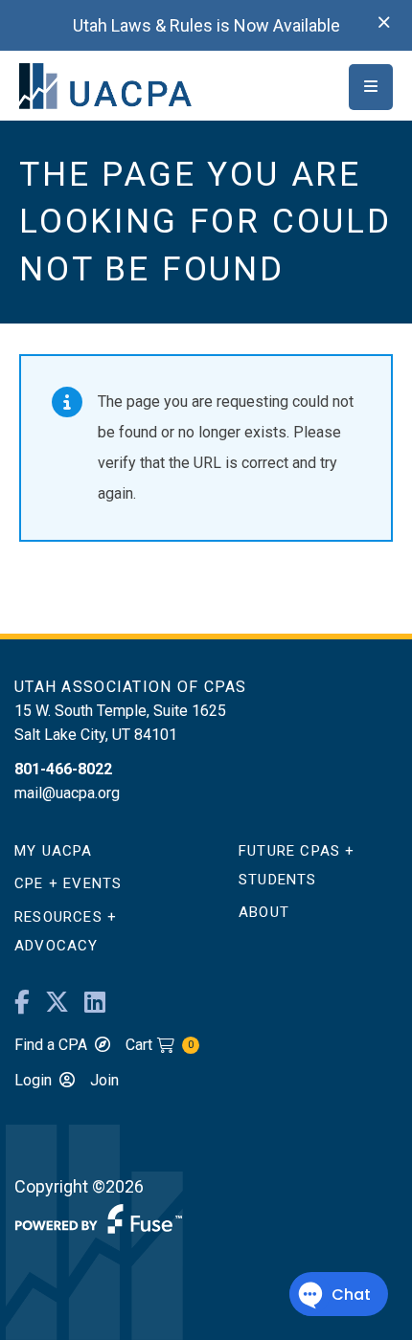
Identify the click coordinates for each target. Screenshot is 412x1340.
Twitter (57, 1003)
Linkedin (94, 1003)
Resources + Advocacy (65, 931)
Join (104, 1080)
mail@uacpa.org (67, 793)
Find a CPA (50, 1045)
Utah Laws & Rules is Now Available (206, 25)
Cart (160, 1045)
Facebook (22, 1003)
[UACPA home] (105, 85)
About (264, 912)
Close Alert (384, 23)
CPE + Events (68, 883)
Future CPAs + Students (297, 865)
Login (33, 1080)
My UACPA (53, 851)
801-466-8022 (63, 769)
